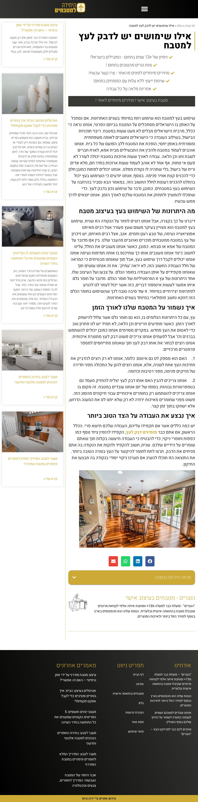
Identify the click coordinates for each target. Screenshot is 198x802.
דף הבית (190, 25)
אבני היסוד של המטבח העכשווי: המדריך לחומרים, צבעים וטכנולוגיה (77, 780)
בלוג (179, 25)
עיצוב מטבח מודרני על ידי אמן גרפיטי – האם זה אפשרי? (36, 27)
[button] (144, 9)
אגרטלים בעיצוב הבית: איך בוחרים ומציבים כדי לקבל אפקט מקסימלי (33, 123)
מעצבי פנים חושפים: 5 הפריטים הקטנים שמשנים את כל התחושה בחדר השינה (34, 258)
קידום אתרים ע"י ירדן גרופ (99, 798)
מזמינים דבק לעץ (141, 432)
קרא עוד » (50, 59)
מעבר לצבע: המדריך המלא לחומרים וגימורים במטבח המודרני (32, 461)
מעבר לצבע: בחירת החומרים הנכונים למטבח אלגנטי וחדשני (36, 379)
